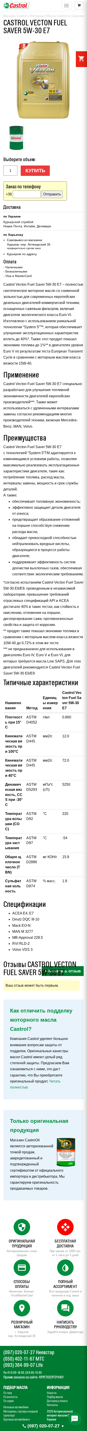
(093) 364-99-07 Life (23, 1365)
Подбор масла (55, 1397)
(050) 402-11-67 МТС (23, 1359)
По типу (7, 1393)
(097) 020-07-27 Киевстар (28, 1352)
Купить (35, 170)
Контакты (52, 1405)
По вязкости (10, 1397)
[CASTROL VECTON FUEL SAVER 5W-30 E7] (43, 80)
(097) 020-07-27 (43, 1425)
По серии (8, 1401)
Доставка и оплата (57, 1401)
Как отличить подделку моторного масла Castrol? (41, 1020)
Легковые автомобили (15, 1407)
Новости (51, 1393)
